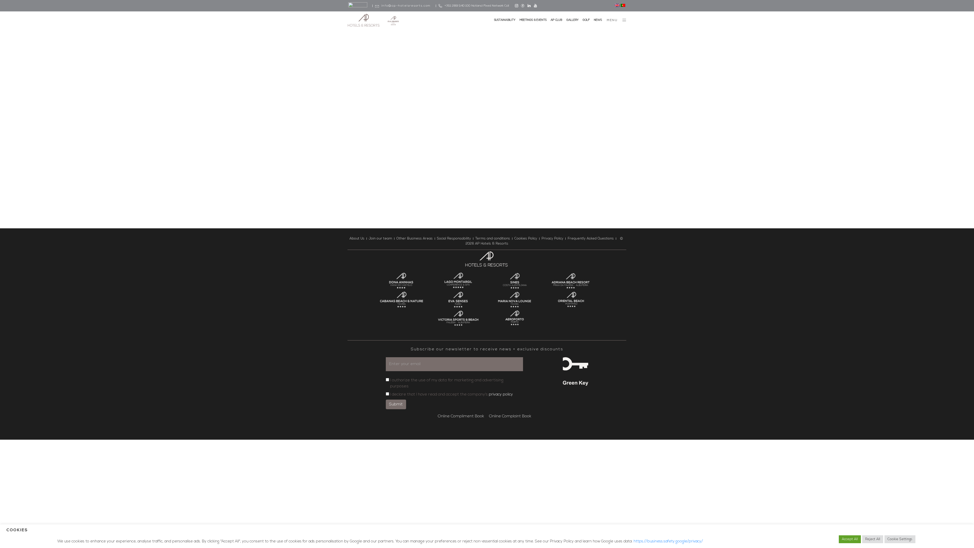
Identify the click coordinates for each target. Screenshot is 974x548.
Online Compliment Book (461, 416)
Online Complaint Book (510, 416)
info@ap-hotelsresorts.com (406, 5)
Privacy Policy (552, 238)
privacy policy (501, 395)
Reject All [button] (872, 539)
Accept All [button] (850, 539)
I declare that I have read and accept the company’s (451, 394)
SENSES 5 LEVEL (473, 111)
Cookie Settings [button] (900, 539)
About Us (357, 238)
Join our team (380, 238)
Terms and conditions (492, 238)
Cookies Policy (525, 238)
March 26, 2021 (365, 114)
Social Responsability (454, 238)
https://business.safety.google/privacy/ (668, 541)
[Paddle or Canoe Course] (391, 73)
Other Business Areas (414, 238)
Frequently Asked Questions (591, 238)
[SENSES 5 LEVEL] (487, 68)
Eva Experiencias (396, 114)
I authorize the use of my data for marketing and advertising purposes (446, 383)
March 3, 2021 (460, 104)
